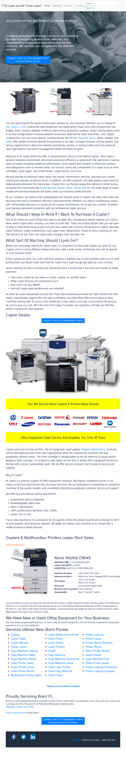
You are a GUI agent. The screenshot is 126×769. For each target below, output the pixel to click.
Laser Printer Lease (22, 667)
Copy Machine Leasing (24, 650)
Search (89, 8)
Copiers (15, 634)
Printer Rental (94, 646)
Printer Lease (93, 638)
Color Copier (55, 675)
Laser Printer (55, 642)
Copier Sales (18, 638)
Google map (21, 706)
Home (48, 5)
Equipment (57, 5)
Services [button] (68, 5)
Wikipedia (10, 706)
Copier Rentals (19, 642)
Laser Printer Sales (22, 663)
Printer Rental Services (99, 642)
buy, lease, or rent (16, 126)
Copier (52, 650)
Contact (79, 5)
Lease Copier (93, 655)
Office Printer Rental (97, 650)
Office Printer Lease (97, 663)
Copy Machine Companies (63, 659)
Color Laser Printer (59, 667)
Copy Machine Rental (23, 659)
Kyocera (83, 137)
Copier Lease (19, 646)
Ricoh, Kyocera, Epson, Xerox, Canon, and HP (65, 187)
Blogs (31, 706)
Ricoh (92, 137)
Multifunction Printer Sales (26, 675)
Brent (22, 712)
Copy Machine (56, 655)
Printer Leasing (94, 634)
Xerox (9, 141)
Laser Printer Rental (22, 671)
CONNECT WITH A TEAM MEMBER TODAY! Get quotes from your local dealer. (63, 721)
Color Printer (55, 638)
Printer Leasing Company (100, 671)
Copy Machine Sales (23, 655)
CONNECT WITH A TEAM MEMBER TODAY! (63, 320)
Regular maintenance (93, 449)
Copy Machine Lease (60, 663)
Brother (73, 137)
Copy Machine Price (97, 659)
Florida (16, 712)
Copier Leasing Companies (102, 667)
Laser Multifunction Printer (63, 634)
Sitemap (76, 740)
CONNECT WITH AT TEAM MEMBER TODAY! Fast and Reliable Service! (28, 59)
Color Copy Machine (60, 671)
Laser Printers (56, 646)
